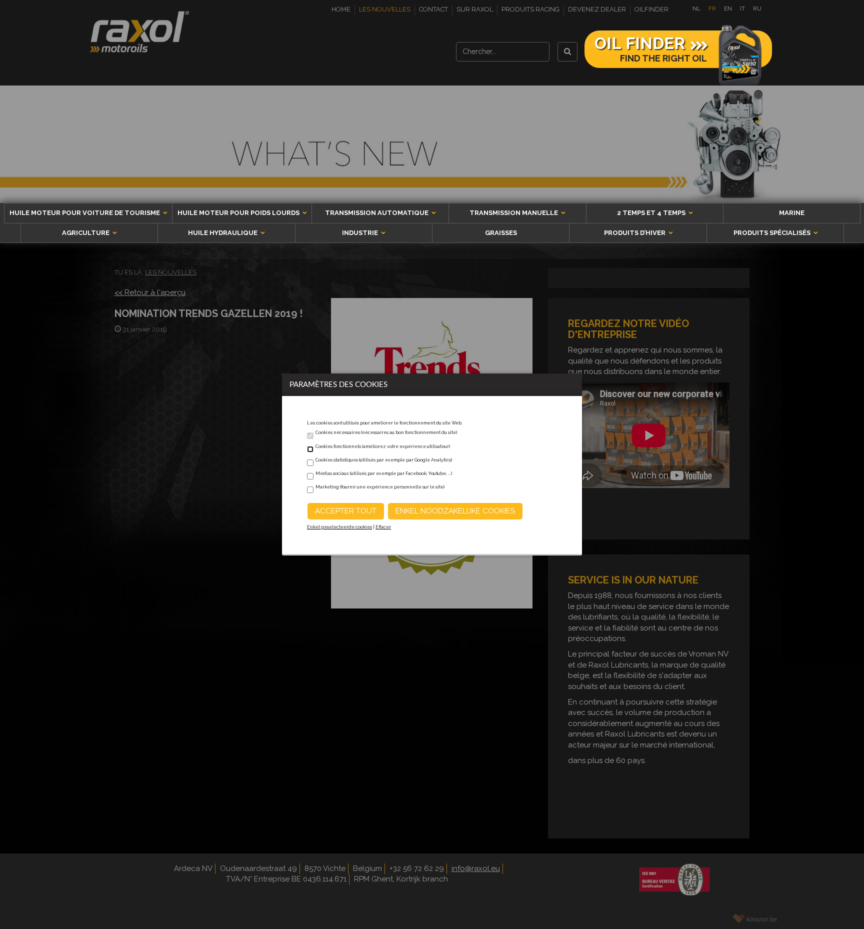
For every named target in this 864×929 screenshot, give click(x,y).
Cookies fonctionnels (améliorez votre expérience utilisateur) (383, 446)
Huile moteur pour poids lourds (239, 212)
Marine (791, 212)
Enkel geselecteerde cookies (339, 527)
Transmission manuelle (515, 212)
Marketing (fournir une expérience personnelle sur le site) (380, 487)
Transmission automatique (377, 212)
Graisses (501, 232)
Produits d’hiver (635, 232)
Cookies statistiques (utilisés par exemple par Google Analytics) (384, 460)
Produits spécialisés (773, 232)
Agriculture (86, 232)
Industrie (361, 232)
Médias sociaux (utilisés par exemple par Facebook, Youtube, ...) (384, 473)
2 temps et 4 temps (652, 212)
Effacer (383, 527)
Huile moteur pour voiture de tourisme (86, 212)
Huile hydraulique (223, 232)
